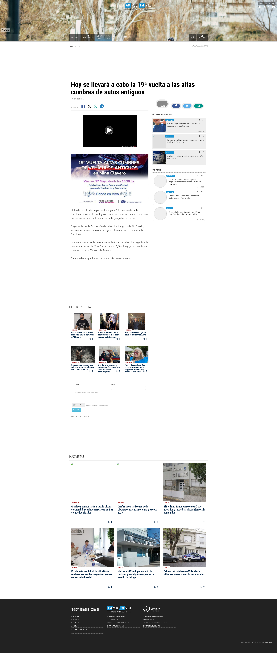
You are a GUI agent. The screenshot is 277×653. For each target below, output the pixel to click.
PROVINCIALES (75, 46)
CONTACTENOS (77, 616)
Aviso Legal (268, 642)
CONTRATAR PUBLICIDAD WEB (80, 629)
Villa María (5, 30)
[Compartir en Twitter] (89, 107)
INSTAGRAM (76, 626)
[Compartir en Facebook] (83, 107)
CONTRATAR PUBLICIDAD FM (151, 626)
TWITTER (76, 623)
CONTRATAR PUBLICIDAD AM (115, 626)
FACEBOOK (76, 619)
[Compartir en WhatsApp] (96, 107)
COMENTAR (76, 410)
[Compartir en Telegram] (102, 107)
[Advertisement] (138, 64)
